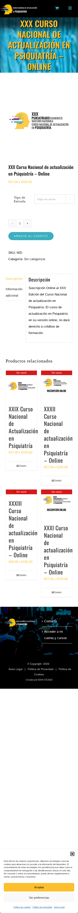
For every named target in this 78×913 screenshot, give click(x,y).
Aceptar (39, 887)
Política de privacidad (42, 907)
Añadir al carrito (31, 236)
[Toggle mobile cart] (57, 8)
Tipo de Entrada (20, 199)
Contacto (50, 621)
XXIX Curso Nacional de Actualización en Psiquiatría (23, 427)
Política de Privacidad (40, 669)
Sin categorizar (34, 259)
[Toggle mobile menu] (70, 8)
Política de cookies (22, 907)
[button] (72, 854)
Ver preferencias (39, 897)
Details (22, 466)
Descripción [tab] (14, 279)
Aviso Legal (59, 907)
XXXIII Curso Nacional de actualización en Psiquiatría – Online (23, 529)
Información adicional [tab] (14, 292)
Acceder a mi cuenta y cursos (55, 635)
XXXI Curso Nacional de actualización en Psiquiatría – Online (58, 550)
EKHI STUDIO (45, 680)
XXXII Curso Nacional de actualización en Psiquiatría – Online (58, 435)
